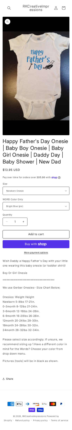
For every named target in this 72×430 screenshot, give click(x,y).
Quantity (7, 214)
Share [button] (9, 378)
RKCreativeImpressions (34, 416)
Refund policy (22, 420)
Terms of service (59, 420)
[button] (9, 8)
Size (5, 183)
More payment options (36, 252)
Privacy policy (40, 420)
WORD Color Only (13, 199)
